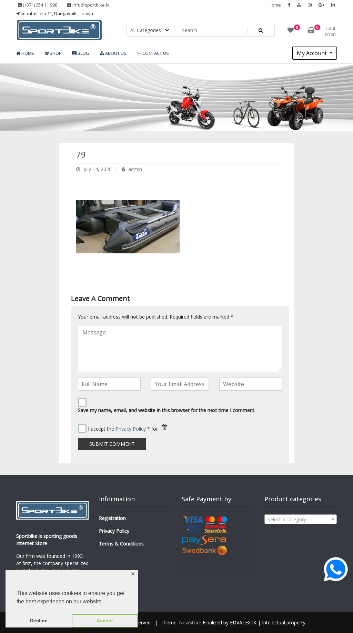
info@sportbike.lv (90, 5)
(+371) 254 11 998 (39, 5)
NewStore (190, 622)
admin (134, 169)
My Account (312, 53)
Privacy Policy (130, 428)
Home (275, 5)
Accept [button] (105, 620)
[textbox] (300, 519)
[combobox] (300, 519)
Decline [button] (39, 620)
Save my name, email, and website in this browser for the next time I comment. (166, 410)
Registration (112, 518)
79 (81, 154)
